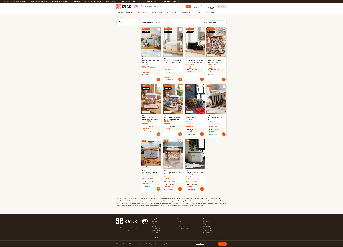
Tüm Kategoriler (120, 17)
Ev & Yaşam (129, 12)
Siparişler (179, 224)
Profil (178, 226)
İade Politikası (207, 228)
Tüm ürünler (199, 12)
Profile (205, 235)
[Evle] (127, 6)
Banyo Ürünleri (171, 12)
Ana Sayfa (120, 12)
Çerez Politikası (199, 244)
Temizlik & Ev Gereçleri (156, 12)
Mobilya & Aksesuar (185, 12)
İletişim (179, 221)
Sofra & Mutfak (141, 12)
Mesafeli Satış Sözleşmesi (210, 232)
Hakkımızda (206, 221)
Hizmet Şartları (207, 226)
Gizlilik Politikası (207, 230)
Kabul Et (222, 244)
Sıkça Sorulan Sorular (183, 228)
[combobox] (163, 6)
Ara (188, 6)
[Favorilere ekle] (158, 29)
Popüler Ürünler (209, 12)
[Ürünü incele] (158, 79)
